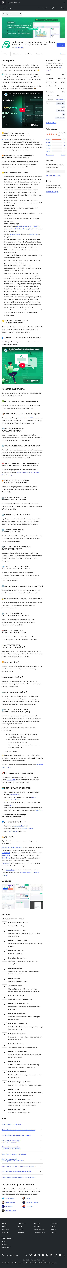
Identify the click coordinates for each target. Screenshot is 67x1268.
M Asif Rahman (10, 1202)
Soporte (62, 54)
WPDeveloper (19, 47)
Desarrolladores (39, 1229)
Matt (4, 1241)
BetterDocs (5, 139)
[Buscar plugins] (20, 14)
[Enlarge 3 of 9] (12, 904)
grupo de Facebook (21, 826)
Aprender (37, 1223)
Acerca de (5, 1223)
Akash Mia (29, 1206)
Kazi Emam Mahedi (32, 1202)
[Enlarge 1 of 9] (12, 886)
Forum (11, 805)
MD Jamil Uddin (10, 1211)
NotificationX (6, 853)
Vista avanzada (51, 123)
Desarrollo (39, 54)
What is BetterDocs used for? (11, 1124)
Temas (20, 1226)
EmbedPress (6, 858)
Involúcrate (54, 1223)
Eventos (53, 1226)
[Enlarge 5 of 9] (26, 895)
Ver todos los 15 (60, 99)
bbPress (5, 1244)
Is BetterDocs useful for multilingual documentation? (18, 1177)
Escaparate (21, 1223)
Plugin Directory (6, 8)
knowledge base (60, 117)
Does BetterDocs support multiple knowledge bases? (19, 1166)
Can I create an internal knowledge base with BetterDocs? (13, 1160)
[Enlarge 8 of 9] (41, 895)
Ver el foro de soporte (53, 175)
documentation (61, 110)
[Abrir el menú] (64, 2)
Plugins (20, 1229)
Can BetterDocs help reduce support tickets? (16, 1135)
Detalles (6, 54)
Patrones (21, 1232)
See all (63, 155)
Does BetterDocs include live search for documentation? (11, 1141)
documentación (14, 795)
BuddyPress (6, 1247)
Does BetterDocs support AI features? (14, 1154)
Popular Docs (33, 234)
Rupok (28, 1198)
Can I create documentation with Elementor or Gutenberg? (11, 1147)
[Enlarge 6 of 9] (26, 903)
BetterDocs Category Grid (23, 229)
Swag (53, 1232)
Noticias (4, 1226)
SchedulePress (6, 855)
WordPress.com (8, 1238)
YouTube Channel (27, 828)
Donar (53, 1229)
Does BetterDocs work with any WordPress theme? (18, 1130)
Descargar (61, 44)
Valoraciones (17, 54)
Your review (50, 155)
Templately (5, 863)
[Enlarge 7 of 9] (41, 886)
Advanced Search (15, 234)
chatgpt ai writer (60, 103)
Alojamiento (5, 1229)
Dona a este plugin (52, 192)
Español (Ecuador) (12, 1255)
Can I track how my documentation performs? (16, 1172)
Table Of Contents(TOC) (25, 418)
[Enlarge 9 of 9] (41, 903)
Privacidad (5, 1232)
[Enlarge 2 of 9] (12, 896)
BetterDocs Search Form (24, 226)
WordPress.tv (39, 1232)
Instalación (28, 54)
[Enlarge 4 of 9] (26, 886)
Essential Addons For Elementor (12, 847)
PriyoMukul (8, 1206)
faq (64, 114)
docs (63, 107)
